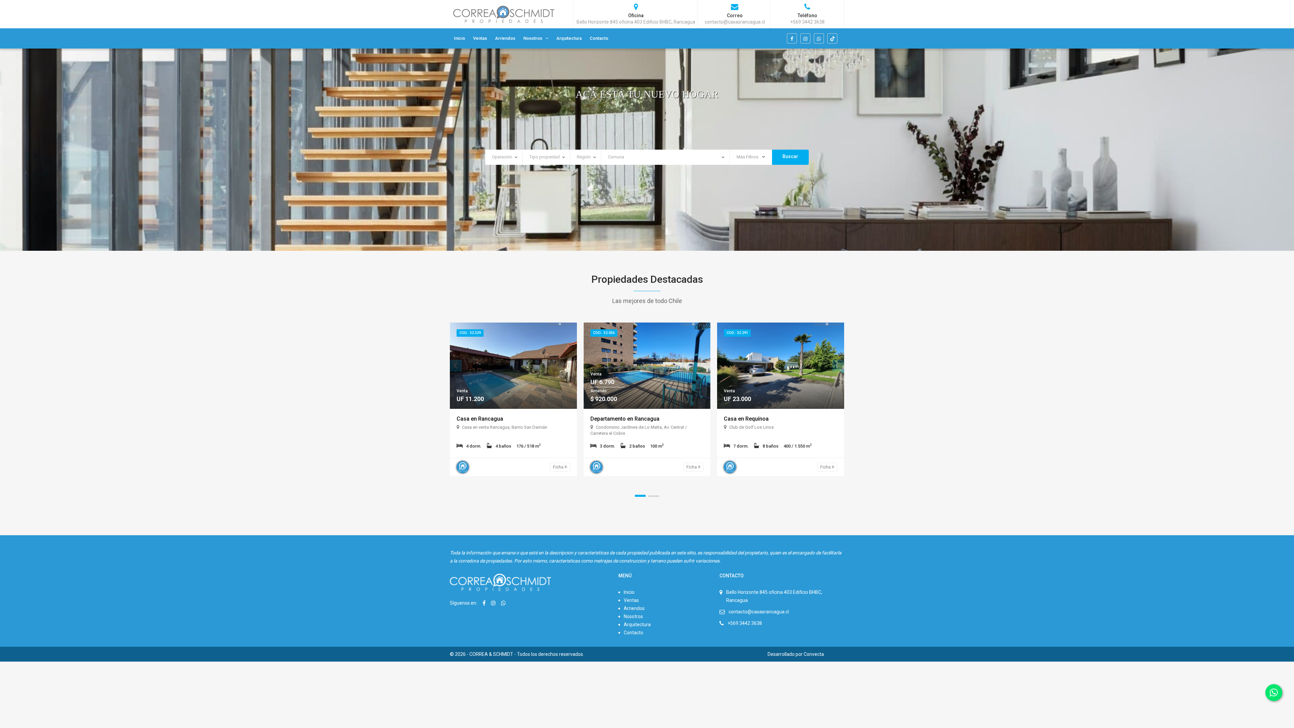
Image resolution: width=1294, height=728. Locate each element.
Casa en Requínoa (746, 419)
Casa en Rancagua (480, 419)
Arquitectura (569, 38)
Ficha (558, 466)
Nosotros (532, 38)
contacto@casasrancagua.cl (759, 611)
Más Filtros (748, 156)
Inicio (459, 38)
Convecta (814, 654)
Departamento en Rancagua (624, 419)
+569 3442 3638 (745, 623)
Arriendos (505, 38)
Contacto (599, 38)
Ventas (480, 38)
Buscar (790, 156)
